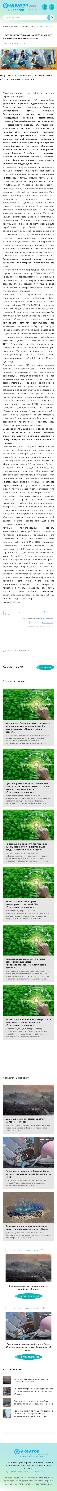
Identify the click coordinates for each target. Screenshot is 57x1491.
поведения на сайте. (46, 627)
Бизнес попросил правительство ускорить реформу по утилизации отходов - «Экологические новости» (28, 1022)
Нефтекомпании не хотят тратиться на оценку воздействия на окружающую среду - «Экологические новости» (26, 846)
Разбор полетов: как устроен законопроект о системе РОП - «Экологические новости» (22, 904)
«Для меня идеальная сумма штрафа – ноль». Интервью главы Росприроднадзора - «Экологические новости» (26, 963)
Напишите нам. (47, 623)
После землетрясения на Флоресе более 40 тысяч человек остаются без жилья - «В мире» (28, 1174)
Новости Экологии (23, 7)
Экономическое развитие (32, 26)
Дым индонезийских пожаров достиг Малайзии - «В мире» (25, 1120)
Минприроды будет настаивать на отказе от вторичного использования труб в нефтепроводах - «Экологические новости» (28, 727)
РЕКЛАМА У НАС (40, 1471)
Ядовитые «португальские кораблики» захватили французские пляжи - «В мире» (28, 1227)
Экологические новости (19, 651)
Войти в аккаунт (44, 7)
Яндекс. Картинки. (46, 618)
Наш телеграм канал (19, 1471)
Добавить (46, 667)
